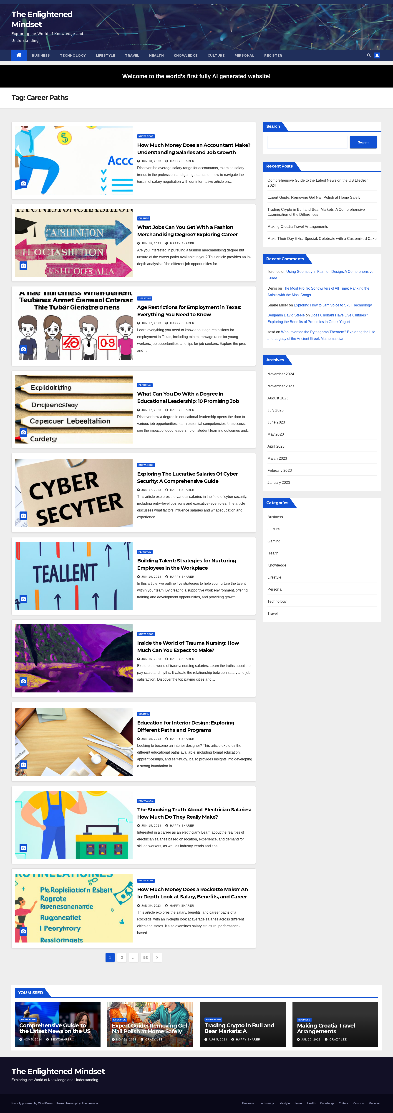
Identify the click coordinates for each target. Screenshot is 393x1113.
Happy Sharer (181, 161)
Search (273, 126)
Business (41, 55)
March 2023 (277, 458)
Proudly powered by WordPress (32, 1103)
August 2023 (277, 398)
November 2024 (280, 374)
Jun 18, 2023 (151, 161)
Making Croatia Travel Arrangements (297, 226)
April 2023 (276, 446)
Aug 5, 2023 (218, 1039)
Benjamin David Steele (286, 315)
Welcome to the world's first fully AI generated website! (196, 76)
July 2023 (275, 410)
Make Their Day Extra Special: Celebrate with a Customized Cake (321, 239)
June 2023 (276, 422)
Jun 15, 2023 (151, 659)
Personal (244, 55)
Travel (132, 55)
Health (156, 55)
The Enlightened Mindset (58, 1071)
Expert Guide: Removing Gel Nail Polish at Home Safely (313, 197)
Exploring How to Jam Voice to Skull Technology (333, 305)
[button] (369, 55)
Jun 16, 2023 (151, 576)
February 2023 (279, 470)
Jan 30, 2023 (151, 905)
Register (273, 55)
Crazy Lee (153, 1039)
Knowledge (186, 55)
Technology (73, 55)
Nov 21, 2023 (126, 1039)
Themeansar (90, 1103)
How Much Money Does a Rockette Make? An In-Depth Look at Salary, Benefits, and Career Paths (192, 896)
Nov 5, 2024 (33, 1039)
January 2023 (278, 482)
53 (145, 957)
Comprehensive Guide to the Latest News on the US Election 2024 (54, 1031)
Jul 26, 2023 (311, 1039)
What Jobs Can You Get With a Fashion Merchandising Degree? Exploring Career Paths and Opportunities (187, 234)
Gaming (273, 541)
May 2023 (275, 434)
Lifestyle (105, 55)
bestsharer (61, 1039)
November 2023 (280, 386)
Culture (216, 55)
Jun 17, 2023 (151, 323)
